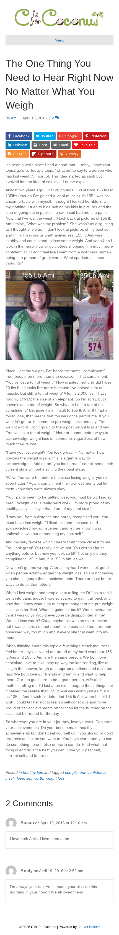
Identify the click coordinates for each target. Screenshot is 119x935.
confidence (97, 772)
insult (10, 778)
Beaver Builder (88, 927)
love (20, 778)
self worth (34, 778)
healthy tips (33, 772)
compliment (75, 772)
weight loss (55, 778)
